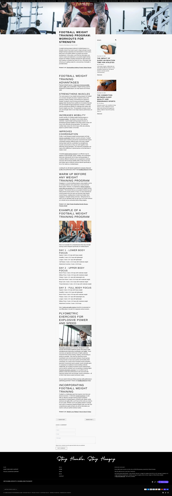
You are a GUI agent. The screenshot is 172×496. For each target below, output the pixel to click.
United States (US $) (10, 489)
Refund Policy (27, 492)
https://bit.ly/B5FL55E (120, 476)
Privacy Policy (36, 492)
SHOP (60, 471)
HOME (60, 469)
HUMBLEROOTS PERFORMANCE (12, 492)
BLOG (60, 473)
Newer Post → (90, 419)
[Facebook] (152, 482)
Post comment (61, 448)
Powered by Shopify (65, 492)
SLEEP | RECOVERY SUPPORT (10, 469)
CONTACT (61, 476)
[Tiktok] (155, 482)
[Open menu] (5, 4)
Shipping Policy (44, 492)
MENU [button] (60, 467)
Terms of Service (54, 492)
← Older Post (61, 419)
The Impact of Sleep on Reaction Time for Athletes (106, 60)
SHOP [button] (4, 467)
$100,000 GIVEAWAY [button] (120, 467)
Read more (99, 74)
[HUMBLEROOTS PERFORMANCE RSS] (115, 39)
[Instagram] (157, 482)
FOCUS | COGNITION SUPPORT (11, 471)
